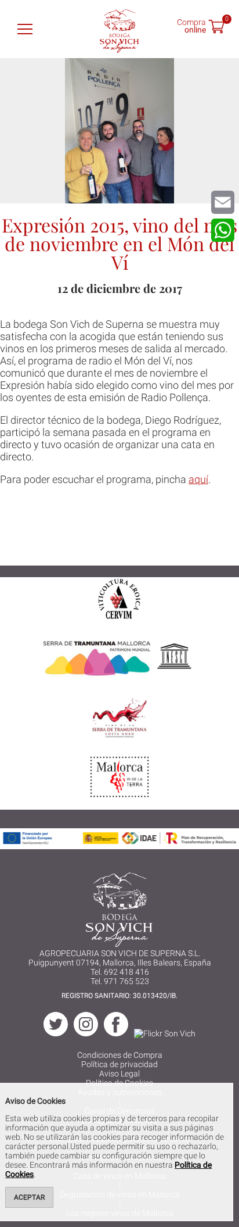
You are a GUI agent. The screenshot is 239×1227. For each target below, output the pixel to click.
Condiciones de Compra (119, 1055)
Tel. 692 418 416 (119, 971)
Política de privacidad (119, 1064)
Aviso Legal (119, 1073)
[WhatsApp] (223, 230)
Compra (191, 25)
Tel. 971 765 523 (119, 981)
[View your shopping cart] (216, 28)
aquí (198, 479)
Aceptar (29, 1197)
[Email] (223, 202)
